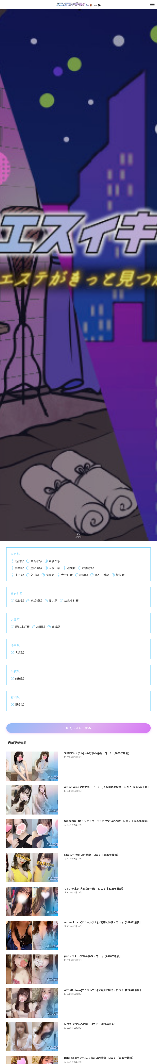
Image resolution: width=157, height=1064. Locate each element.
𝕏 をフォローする (78, 728)
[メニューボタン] (152, 4)
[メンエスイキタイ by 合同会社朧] (79, 4)
